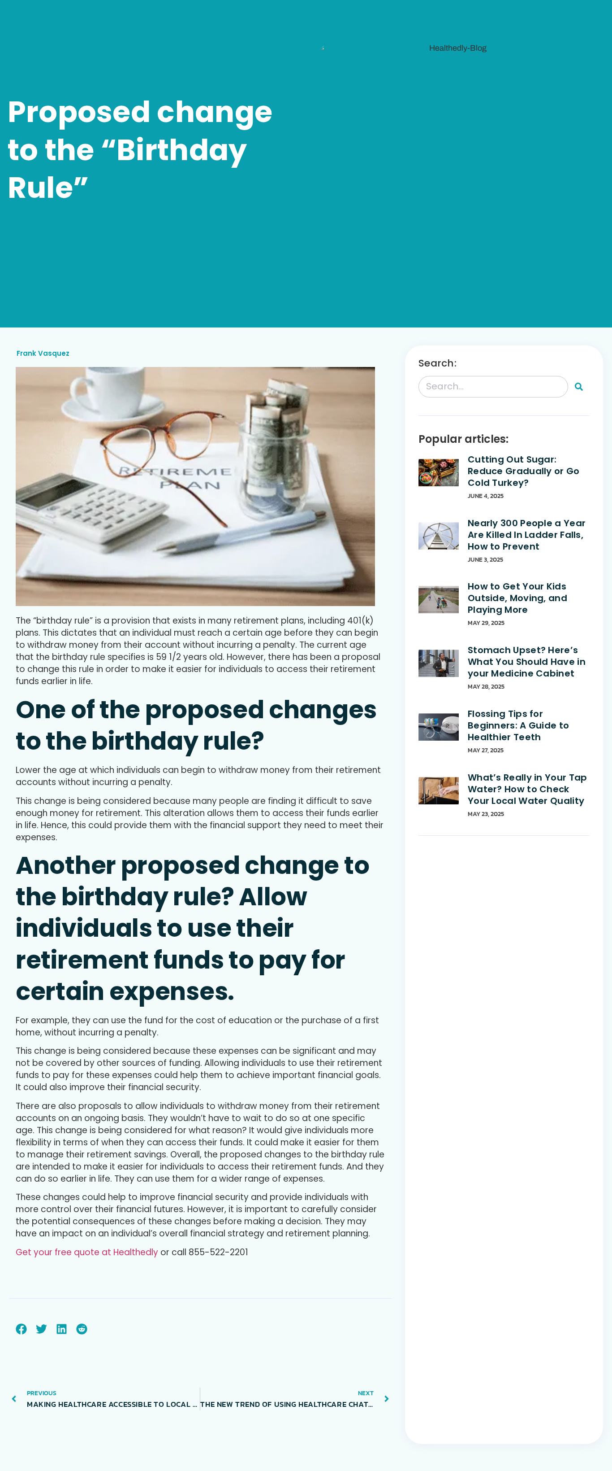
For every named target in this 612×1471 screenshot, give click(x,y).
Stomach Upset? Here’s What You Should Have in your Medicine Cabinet (527, 662)
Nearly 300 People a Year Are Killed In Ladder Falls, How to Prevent (527, 535)
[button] (21, 1329)
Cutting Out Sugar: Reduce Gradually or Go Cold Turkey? (524, 471)
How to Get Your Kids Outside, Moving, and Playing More (517, 598)
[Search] (579, 386)
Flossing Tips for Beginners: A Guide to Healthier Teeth (518, 725)
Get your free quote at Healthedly (87, 1252)
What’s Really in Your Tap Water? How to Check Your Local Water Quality (527, 789)
